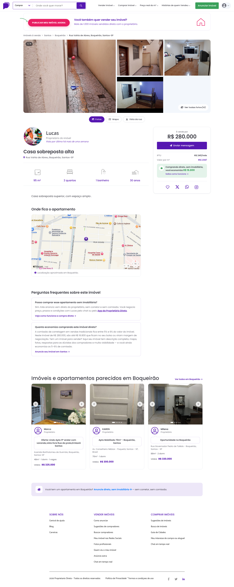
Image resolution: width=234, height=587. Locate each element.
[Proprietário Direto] (7, 6)
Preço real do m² (148, 5)
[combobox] (55, 5)
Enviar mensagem (183, 145)
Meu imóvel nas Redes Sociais (107, 538)
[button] (69, 76)
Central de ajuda (57, 520)
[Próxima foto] (81, 404)
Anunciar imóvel (207, 5)
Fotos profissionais (102, 544)
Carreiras (53, 532)
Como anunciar (101, 520)
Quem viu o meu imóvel (105, 550)
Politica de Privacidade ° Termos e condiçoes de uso (130, 578)
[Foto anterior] (35, 404)
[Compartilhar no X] (177, 187)
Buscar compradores (103, 532)
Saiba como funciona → (177, 174)
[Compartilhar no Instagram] (196, 187)
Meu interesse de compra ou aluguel (168, 538)
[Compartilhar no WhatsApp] (186, 187)
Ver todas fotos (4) (195, 107)
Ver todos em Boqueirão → (189, 379)
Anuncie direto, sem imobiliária (112, 489)
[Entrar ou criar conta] (226, 6)
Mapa (115, 119)
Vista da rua (135, 119)
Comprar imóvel (126, 5)
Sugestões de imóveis (161, 520)
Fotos (98, 119)
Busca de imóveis (159, 526)
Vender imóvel (105, 5)
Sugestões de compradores (106, 526)
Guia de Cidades (158, 532)
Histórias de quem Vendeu (175, 5)
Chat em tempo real (103, 562)
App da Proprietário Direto (112, 310)
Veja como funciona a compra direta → (55, 316)
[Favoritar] (167, 187)
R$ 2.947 (202, 159)
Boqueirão (60, 35)
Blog (51, 526)
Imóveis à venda (32, 35)
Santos (47, 35)
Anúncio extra (100, 556)
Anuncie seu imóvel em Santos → (52, 351)
